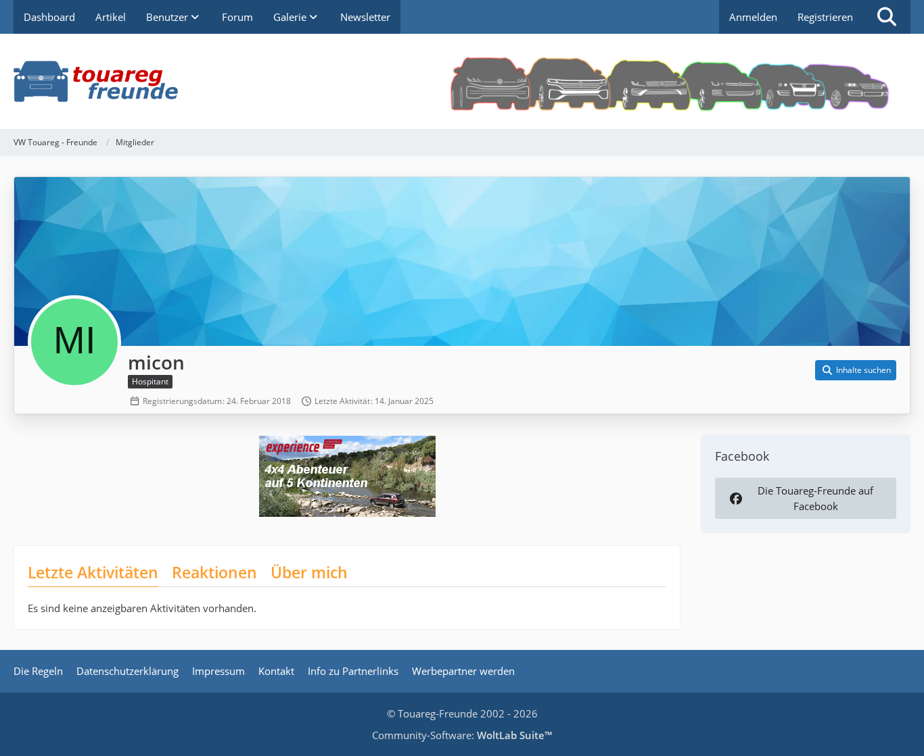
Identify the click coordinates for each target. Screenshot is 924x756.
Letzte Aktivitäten (93, 572)
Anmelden (753, 17)
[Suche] (886, 17)
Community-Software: (462, 735)
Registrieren (825, 17)
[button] (855, 370)
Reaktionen (214, 572)
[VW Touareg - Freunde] (462, 81)
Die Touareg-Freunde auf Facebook (815, 498)
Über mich (309, 572)
